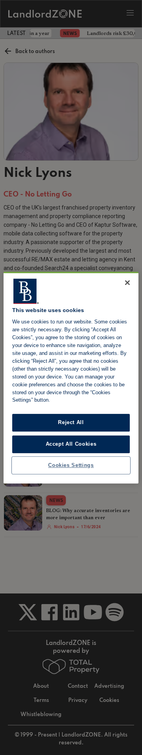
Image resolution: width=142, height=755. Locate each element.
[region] (71, 378)
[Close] (127, 282)
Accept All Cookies (71, 444)
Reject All (71, 423)
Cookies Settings (71, 465)
